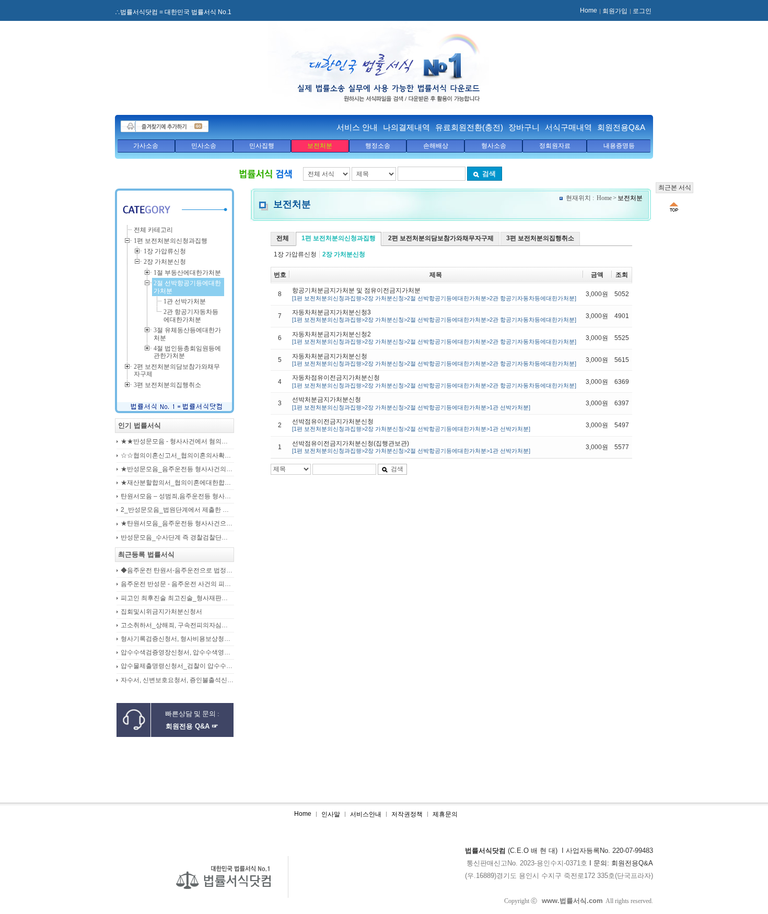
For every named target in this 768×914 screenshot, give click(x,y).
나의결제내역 (406, 127)
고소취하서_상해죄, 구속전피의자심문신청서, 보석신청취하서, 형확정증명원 (177, 625)
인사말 (330, 814)
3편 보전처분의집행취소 (540, 238)
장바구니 (524, 127)
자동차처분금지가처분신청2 (434, 338)
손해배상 (435, 145)
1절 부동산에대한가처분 (187, 272)
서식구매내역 (568, 127)
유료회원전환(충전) (469, 127)
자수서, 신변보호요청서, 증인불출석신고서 (177, 680)
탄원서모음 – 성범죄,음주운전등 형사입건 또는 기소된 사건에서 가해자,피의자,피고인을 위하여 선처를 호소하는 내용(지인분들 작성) (177, 496)
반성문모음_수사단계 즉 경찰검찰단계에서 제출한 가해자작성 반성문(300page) (177, 537)
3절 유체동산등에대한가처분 (187, 333)
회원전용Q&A (621, 127)
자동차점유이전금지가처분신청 (434, 381)
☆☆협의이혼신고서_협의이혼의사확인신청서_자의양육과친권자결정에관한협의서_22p (177, 455)
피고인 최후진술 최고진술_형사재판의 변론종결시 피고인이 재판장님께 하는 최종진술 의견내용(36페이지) (177, 598)
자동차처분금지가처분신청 (434, 360)
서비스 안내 (357, 127)
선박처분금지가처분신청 (411, 403)
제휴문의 (445, 814)
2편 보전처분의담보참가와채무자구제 (441, 238)
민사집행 (261, 145)
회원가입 (614, 11)
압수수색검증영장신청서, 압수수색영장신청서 (177, 652)
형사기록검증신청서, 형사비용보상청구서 (177, 639)
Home (588, 10)
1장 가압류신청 (295, 254)
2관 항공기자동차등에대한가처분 (191, 315)
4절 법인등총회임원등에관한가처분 (187, 352)
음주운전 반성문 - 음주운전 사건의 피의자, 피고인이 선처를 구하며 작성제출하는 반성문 (177, 584)
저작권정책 (407, 814)
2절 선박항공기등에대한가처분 (187, 286)
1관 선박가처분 (185, 301)
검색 (489, 174)
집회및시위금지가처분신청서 (161, 611)
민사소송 (203, 145)
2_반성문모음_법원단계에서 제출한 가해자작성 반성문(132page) (177, 510)
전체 (282, 238)
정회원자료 (555, 145)
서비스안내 (365, 814)
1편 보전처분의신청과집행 (338, 238)
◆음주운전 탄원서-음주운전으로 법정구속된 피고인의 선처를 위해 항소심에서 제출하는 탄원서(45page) (177, 570)
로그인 (642, 11)
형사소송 (493, 145)
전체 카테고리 (153, 229)
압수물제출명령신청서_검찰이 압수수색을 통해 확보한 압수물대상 (177, 666)
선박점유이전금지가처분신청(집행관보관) (411, 447)
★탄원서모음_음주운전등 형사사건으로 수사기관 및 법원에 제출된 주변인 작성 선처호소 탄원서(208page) (177, 523)
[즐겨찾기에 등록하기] (164, 126)
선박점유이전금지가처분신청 (411, 425)
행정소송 (377, 145)
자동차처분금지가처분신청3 (434, 316)
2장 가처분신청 (343, 254)
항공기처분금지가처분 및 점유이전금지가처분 (434, 294)
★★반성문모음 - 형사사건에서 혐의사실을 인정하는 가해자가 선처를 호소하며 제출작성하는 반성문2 (177, 441)
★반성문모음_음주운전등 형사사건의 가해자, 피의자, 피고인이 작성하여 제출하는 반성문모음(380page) (177, 469)
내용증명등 (619, 145)
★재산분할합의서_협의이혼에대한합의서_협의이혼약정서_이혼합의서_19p (177, 482)
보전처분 (319, 145)
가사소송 (145, 145)
